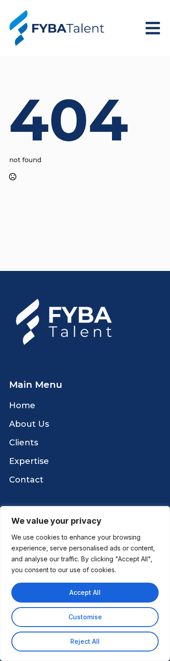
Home (22, 405)
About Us (29, 424)
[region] (85, 583)
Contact (26, 480)
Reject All (85, 641)
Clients (23, 443)
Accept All (85, 592)
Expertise (29, 461)
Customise (85, 617)
